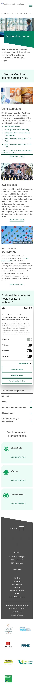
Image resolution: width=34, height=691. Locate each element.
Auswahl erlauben (17, 375)
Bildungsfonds (8, 413)
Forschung (17, 587)
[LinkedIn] (20, 538)
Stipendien (6, 396)
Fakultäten (17, 594)
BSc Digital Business (12, 126)
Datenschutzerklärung (21, 605)
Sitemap (22, 609)
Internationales (17, 584)
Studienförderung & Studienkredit (10, 420)
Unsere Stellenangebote (17, 597)
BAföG (4, 402)
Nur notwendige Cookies (17, 381)
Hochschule (17, 581)
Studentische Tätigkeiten (12, 391)
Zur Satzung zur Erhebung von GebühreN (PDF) (16, 151)
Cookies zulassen (17, 369)
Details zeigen (23, 363)
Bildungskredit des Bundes (13, 407)
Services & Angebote (17, 590)
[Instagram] (5, 538)
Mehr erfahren (18, 457)
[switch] (29, 345)
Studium (17, 578)
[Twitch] (28, 538)
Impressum (9, 605)
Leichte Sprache (17, 612)
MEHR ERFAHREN (18, 480)
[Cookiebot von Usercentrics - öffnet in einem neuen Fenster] (24, 308)
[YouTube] (17, 544)
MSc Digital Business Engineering (17, 130)
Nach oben (13, 528)
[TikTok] (13, 538)
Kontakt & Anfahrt (17, 615)
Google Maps (17, 569)
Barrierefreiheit (13, 609)
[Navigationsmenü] (30, 5)
